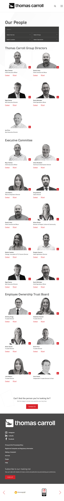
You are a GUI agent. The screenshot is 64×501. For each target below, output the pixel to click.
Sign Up (10, 477)
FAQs (6, 463)
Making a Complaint (10, 452)
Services (7, 455)
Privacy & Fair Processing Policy (14, 445)
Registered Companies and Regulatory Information (19, 448)
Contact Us (32, 407)
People (7, 459)
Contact (7, 75)
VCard (14, 75)
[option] (20, 492)
